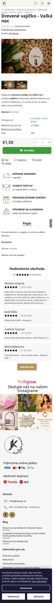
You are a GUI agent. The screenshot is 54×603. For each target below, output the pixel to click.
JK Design (14, 33)
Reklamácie (8, 559)
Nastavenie (26, 588)
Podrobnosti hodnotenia (13, 29)
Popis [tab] (27, 223)
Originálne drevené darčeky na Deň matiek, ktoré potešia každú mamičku (24, 534)
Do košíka (29, 150)
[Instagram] (12, 515)
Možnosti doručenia (11, 129)
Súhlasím (39, 596)
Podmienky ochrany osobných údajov (21, 567)
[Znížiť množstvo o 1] (36, 142)
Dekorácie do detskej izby (15, 541)
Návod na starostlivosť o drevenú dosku (22, 528)
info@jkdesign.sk (17, 501)
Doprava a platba (11, 555)
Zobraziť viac (27, 367)
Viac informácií (39, 581)
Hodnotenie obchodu (27, 268)
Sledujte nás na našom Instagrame (28, 389)
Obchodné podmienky (14, 563)
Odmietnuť (13, 596)
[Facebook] (6, 515)
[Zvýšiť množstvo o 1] (49, 142)
